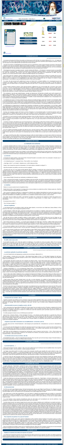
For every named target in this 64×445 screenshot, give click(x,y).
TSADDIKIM (14, 20)
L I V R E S (42, 20)
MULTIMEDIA (23, 20)
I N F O (50, 20)
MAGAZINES (33, 20)
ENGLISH (58, 20)
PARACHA (6, 20)
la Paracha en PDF (10, 46)
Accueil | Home (9, 18)
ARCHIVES (8, 53)
